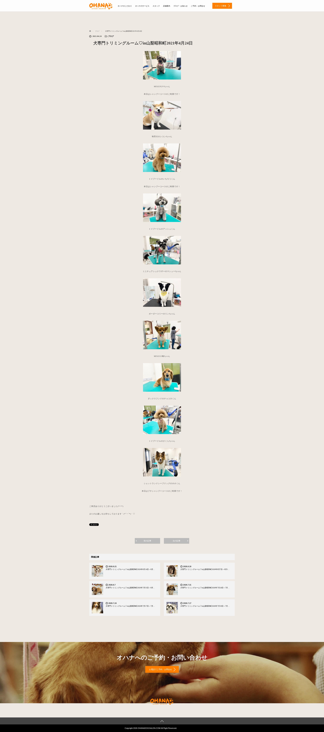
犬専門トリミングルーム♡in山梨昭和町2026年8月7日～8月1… (205, 569)
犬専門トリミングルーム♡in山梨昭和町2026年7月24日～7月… (205, 588)
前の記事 (147, 541)
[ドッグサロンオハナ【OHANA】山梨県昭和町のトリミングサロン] (101, 5)
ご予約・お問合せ (198, 6)
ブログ (111, 36)
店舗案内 (166, 6)
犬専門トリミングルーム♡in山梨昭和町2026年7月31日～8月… (130, 588)
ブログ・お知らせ (180, 6)
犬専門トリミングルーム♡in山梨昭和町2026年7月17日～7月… (130, 606)
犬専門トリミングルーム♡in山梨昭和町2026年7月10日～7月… (205, 606)
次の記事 (176, 541)
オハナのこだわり (125, 6)
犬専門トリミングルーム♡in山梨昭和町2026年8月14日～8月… (130, 569)
